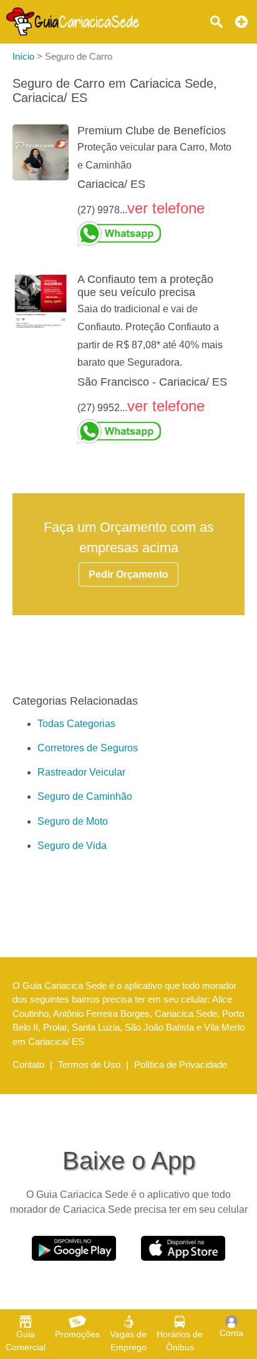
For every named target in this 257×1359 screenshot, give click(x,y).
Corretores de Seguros (87, 748)
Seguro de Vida (72, 845)
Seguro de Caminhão (84, 796)
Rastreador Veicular (81, 772)
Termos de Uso (89, 1064)
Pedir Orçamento (128, 574)
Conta (231, 1333)
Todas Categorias (76, 723)
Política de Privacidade (180, 1064)
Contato (28, 1064)
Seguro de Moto (72, 821)
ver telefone (166, 208)
